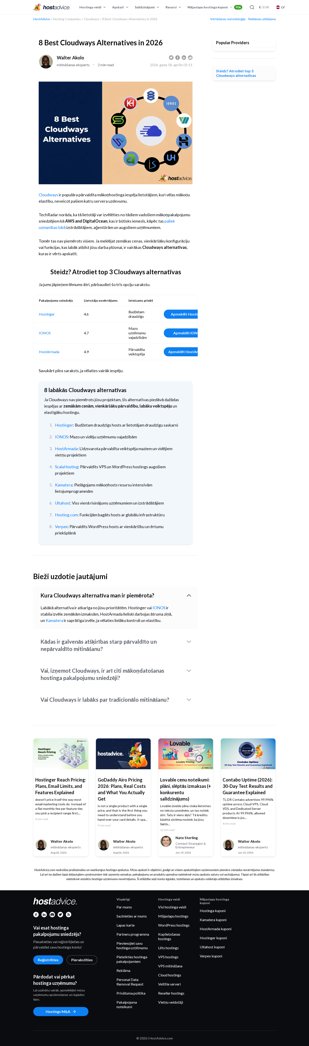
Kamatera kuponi (213, 919)
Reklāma (123, 970)
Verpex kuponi (211, 956)
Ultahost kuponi (212, 947)
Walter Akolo (70, 57)
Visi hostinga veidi (172, 907)
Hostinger (47, 314)
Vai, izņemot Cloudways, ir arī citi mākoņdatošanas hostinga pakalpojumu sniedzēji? (102, 674)
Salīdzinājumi (145, 7)
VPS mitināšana (170, 966)
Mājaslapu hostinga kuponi (214, 7)
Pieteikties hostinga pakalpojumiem (131, 959)
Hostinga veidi (90, 7)
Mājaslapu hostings (173, 916)
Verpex (61, 526)
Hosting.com (66, 514)
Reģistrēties (48, 960)
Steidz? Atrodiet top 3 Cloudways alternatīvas (236, 73)
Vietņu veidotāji (170, 1002)
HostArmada (49, 351)
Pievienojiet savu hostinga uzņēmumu (132, 945)
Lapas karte (125, 925)
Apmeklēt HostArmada (187, 351)
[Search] (251, 7)
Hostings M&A (58, 1011)
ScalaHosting (66, 466)
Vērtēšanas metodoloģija (227, 19)
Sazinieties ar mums (131, 916)
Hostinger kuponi (213, 938)
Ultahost (62, 502)
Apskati (118, 7)
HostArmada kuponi (215, 929)
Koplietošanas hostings (169, 936)
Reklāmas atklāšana (262, 19)
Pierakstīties (82, 960)
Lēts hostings (168, 948)
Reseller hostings (171, 993)
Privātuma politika (130, 993)
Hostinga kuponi (213, 910)
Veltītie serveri (169, 984)
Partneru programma (132, 934)
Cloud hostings (169, 975)
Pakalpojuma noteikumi (126, 1004)
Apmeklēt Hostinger (188, 314)
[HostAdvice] (51, 7)
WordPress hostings (174, 925)
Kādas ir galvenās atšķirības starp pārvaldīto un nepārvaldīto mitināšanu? (98, 645)
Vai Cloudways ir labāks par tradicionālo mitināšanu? (104, 699)
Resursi (171, 7)
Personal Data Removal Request (129, 981)
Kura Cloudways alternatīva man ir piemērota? (97, 595)
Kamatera (63, 484)
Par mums (124, 907)
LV (283, 7)
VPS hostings (168, 957)
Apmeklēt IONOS (187, 333)
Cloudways (48, 194)
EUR (264, 7)
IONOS (45, 333)
